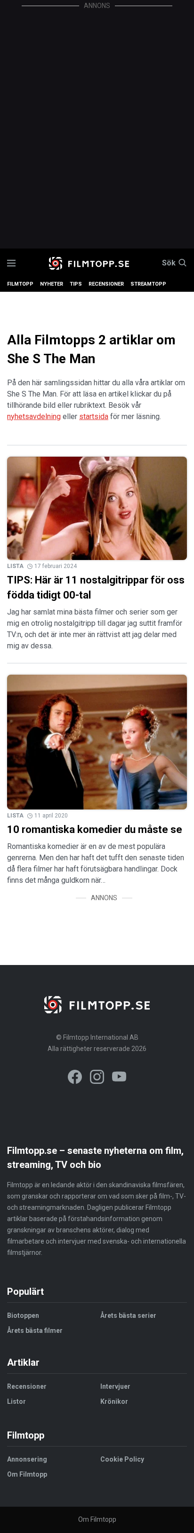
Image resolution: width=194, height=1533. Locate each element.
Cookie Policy (122, 1459)
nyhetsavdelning (34, 416)
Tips (76, 284)
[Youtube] (119, 1078)
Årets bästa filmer (35, 1330)
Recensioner (106, 284)
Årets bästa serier (128, 1315)
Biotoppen (23, 1315)
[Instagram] (97, 1078)
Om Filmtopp (27, 1474)
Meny (11, 263)
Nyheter (51, 284)
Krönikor (114, 1401)
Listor (16, 1401)
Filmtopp (20, 284)
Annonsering (27, 1459)
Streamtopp (148, 284)
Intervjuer (115, 1386)
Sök (169, 263)
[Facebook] (75, 1078)
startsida (93, 416)
